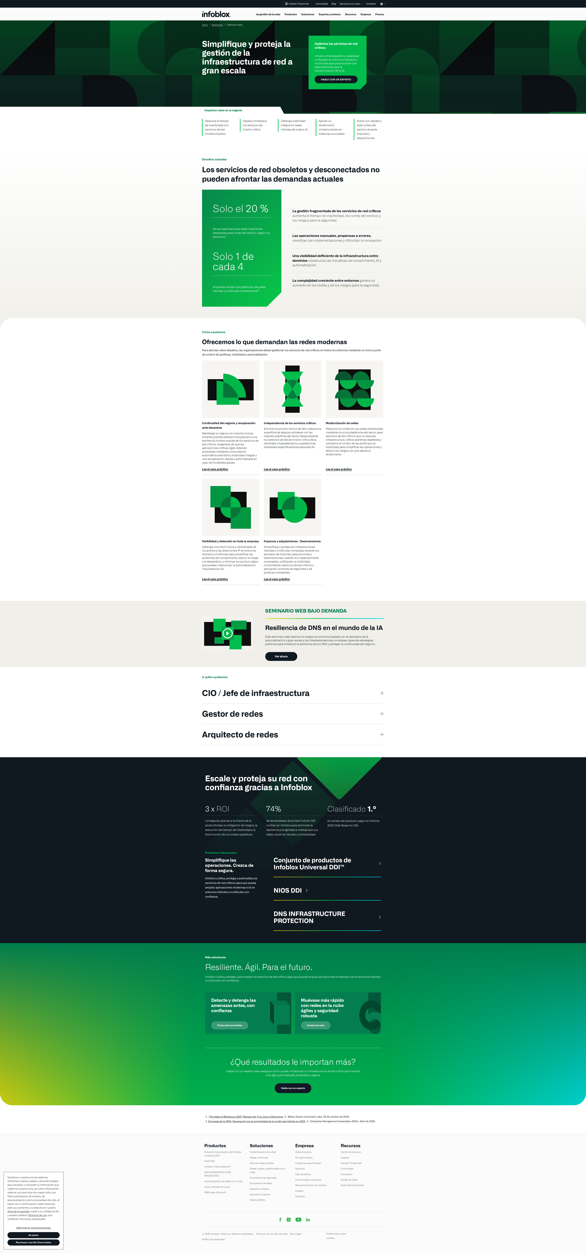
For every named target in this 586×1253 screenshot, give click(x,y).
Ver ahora (281, 656)
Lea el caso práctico (215, 469)
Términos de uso (37, 1215)
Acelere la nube (315, 1025)
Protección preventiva (229, 1025)
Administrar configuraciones (33, 1227)
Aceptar (34, 1235)
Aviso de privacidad (18, 1211)
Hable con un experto (293, 1088)
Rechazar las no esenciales (33, 1242)
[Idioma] (382, 6)
